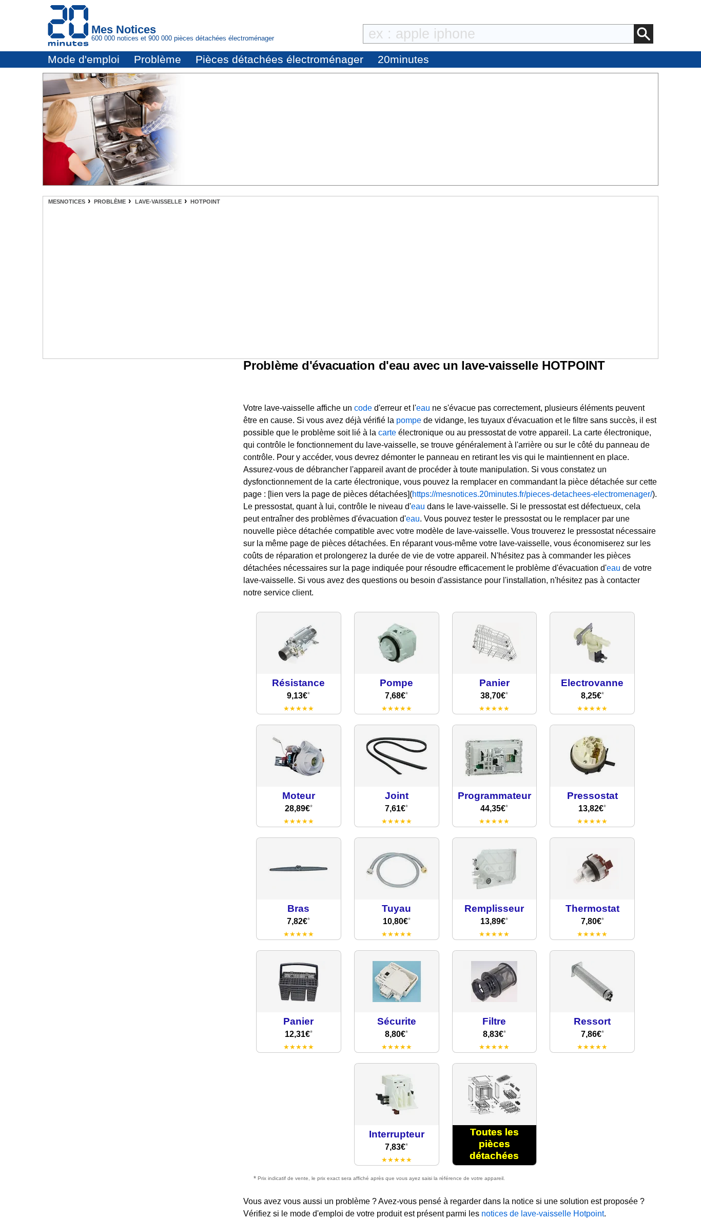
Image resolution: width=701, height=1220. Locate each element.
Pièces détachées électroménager (279, 59)
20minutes (403, 59)
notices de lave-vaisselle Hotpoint (542, 1213)
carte (387, 432)
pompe (408, 420)
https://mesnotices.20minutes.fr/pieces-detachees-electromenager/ (532, 494)
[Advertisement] (350, 281)
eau (423, 408)
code (363, 408)
